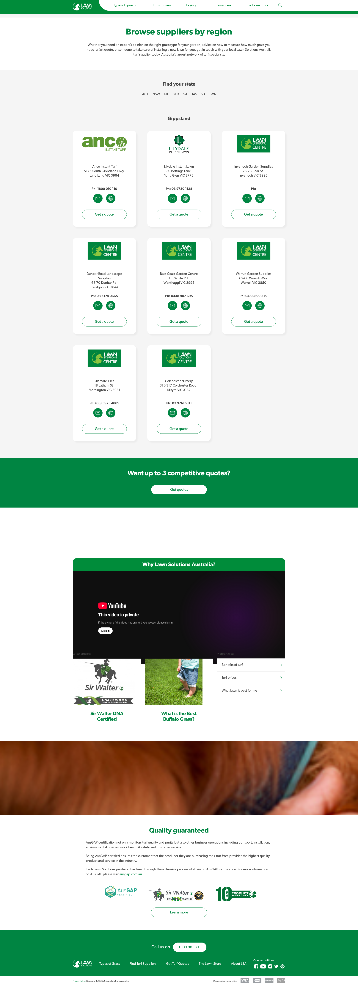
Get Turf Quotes (177, 963)
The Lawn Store (257, 5)
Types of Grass (109, 963)
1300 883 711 (190, 947)
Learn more (179, 912)
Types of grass (123, 5)
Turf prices (229, 677)
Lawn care (223, 5)
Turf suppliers (161, 5)
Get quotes (179, 490)
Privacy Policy (79, 981)
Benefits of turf (232, 665)
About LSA (238, 963)
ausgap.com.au (131, 874)
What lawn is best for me (239, 690)
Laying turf (194, 5)
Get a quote (104, 214)
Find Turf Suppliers (143, 963)
